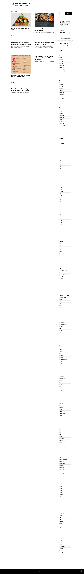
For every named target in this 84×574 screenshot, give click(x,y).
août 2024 (61, 102)
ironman (61, 334)
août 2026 (61, 53)
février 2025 (62, 90)
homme (61, 330)
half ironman (62, 322)
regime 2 (61, 457)
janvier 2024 (62, 117)
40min (61, 210)
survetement (62, 513)
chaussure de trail (63, 264)
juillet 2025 (61, 80)
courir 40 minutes (62, 274)
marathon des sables (63, 365)
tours (60, 517)
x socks (61, 558)
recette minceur (62, 455)
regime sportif (62, 469)
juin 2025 (61, 82)
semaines (61, 494)
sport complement (63, 502)
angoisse (61, 241)
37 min (61, 195)
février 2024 (62, 115)
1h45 (60, 168)
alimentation (62, 235)
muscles (61, 394)
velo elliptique (62, 538)
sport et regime (62, 504)
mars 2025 (61, 88)
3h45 (60, 203)
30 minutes (61, 191)
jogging (61, 338)
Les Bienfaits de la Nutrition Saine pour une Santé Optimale (44, 29)
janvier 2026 (62, 67)
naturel (61, 399)
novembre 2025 (62, 71)
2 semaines (61, 174)
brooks (61, 257)
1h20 (60, 160)
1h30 (60, 162)
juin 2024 (61, 107)
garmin (61, 313)
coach (60, 268)
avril (60, 249)
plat (60, 432)
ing (60, 332)
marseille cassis (62, 376)
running (61, 471)
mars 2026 (61, 63)
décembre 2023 (62, 119)
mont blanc (61, 390)
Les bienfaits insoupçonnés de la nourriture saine (21, 29)
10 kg (60, 145)
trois (60, 525)
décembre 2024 (62, 94)
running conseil (62, 475)
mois (60, 386)
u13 (60, 529)
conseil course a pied (63, 270)
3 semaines (61, 185)
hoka (60, 328)
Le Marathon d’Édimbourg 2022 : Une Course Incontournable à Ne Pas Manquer (65, 29)
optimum (61, 411)
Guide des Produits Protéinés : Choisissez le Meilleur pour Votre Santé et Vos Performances (44, 57)
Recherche (68, 13)
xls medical (61, 563)
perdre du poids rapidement (64, 421)
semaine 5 (61, 492)
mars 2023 (61, 138)
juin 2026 (61, 57)
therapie (61, 515)
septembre (61, 498)
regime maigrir (62, 461)
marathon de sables (63, 363)
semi (60, 496)
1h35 (60, 164)
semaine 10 (61, 490)
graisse (61, 318)
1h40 (60, 166)
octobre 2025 (62, 73)
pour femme (62, 438)
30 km (61, 187)
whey (60, 550)
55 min (61, 224)
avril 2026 (61, 61)
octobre (61, 409)
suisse (61, 511)
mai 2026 (61, 59)
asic (60, 243)
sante (60, 482)
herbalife (61, 326)
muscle (61, 392)
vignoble (61, 544)
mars (60, 374)
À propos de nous (61, 4)
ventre (61, 542)
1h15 (60, 158)
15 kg (60, 154)
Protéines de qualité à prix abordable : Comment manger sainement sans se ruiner (21, 43)
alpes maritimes (62, 239)
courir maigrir (62, 276)
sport (60, 500)
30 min (61, 189)
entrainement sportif (63, 297)
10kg (60, 149)
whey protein (62, 554)
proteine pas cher (62, 446)
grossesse (61, 320)
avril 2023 (61, 136)
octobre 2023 (62, 123)
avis (60, 247)
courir (60, 272)
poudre (61, 436)
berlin (60, 255)
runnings (61, 477)
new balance (62, 401)
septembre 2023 (62, 125)
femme (61, 303)
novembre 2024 (62, 96)
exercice (61, 299)
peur (60, 426)
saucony (61, 484)
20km (60, 181)
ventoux (61, 540)
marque (61, 372)
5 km (60, 218)
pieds (60, 430)
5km (60, 228)
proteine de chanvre (63, 444)
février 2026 (62, 65)
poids (60, 434)
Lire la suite (13, 35)
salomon (61, 480)
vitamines (61, 548)
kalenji (61, 347)
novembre (61, 407)
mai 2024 (61, 109)
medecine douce (62, 378)
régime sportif (62, 467)
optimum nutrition (62, 413)
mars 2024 (61, 113)
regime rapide (62, 465)
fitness (61, 305)
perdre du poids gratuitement (64, 419)
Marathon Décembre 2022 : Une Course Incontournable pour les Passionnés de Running (65, 33)
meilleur (61, 380)
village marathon (62, 546)
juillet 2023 (61, 129)
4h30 (60, 214)
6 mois (61, 230)
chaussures (61, 266)
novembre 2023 (62, 121)
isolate (61, 336)
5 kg (60, 216)
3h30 (60, 201)
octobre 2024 (62, 98)
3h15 (60, 199)
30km (60, 193)
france (61, 307)
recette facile (62, 453)
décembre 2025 (62, 69)
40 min (61, 208)
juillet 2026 (61, 55)
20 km (61, 176)
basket (61, 251)
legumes (61, 349)
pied (60, 428)
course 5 (61, 280)
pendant (61, 417)
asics (60, 245)
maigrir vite (61, 355)
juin (60, 345)
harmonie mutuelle (63, 324)
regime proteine (62, 463)
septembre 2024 (62, 100)
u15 (60, 531)
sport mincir (62, 509)
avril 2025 (61, 86)
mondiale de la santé (63, 388)
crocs (60, 284)
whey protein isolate (63, 556)
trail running (61, 521)
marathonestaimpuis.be (23, 3)
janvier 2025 (62, 92)
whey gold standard (63, 552)
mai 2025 (61, 84)
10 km (61, 147)
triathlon (61, 523)
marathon (61, 357)
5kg (60, 226)
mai (60, 353)
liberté (61, 351)
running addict (62, 473)
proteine (61, 442)
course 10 (61, 278)
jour (60, 340)
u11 (60, 527)
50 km (61, 220)
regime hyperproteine (63, 459)
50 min (61, 222)
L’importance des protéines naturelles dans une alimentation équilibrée (44, 43)
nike (60, 405)
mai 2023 (61, 134)
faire (60, 301)
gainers (61, 311)
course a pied (62, 282)
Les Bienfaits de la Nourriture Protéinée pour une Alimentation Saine (20, 75)
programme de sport (63, 440)
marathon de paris (63, 361)
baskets (61, 253)
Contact (69, 4)
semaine (61, 488)
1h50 (60, 170)
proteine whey (62, 448)
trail (60, 519)
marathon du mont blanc (64, 367)
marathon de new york (63, 359)
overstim (61, 415)
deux (60, 291)
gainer (61, 309)
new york (61, 403)
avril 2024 (61, 111)
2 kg (60, 172)
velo (60, 536)
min (60, 382)
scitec (61, 486)
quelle (61, 450)
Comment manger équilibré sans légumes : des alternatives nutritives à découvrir (21, 89)
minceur (61, 384)
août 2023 (61, 127)
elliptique (61, 293)
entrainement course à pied (64, 295)
